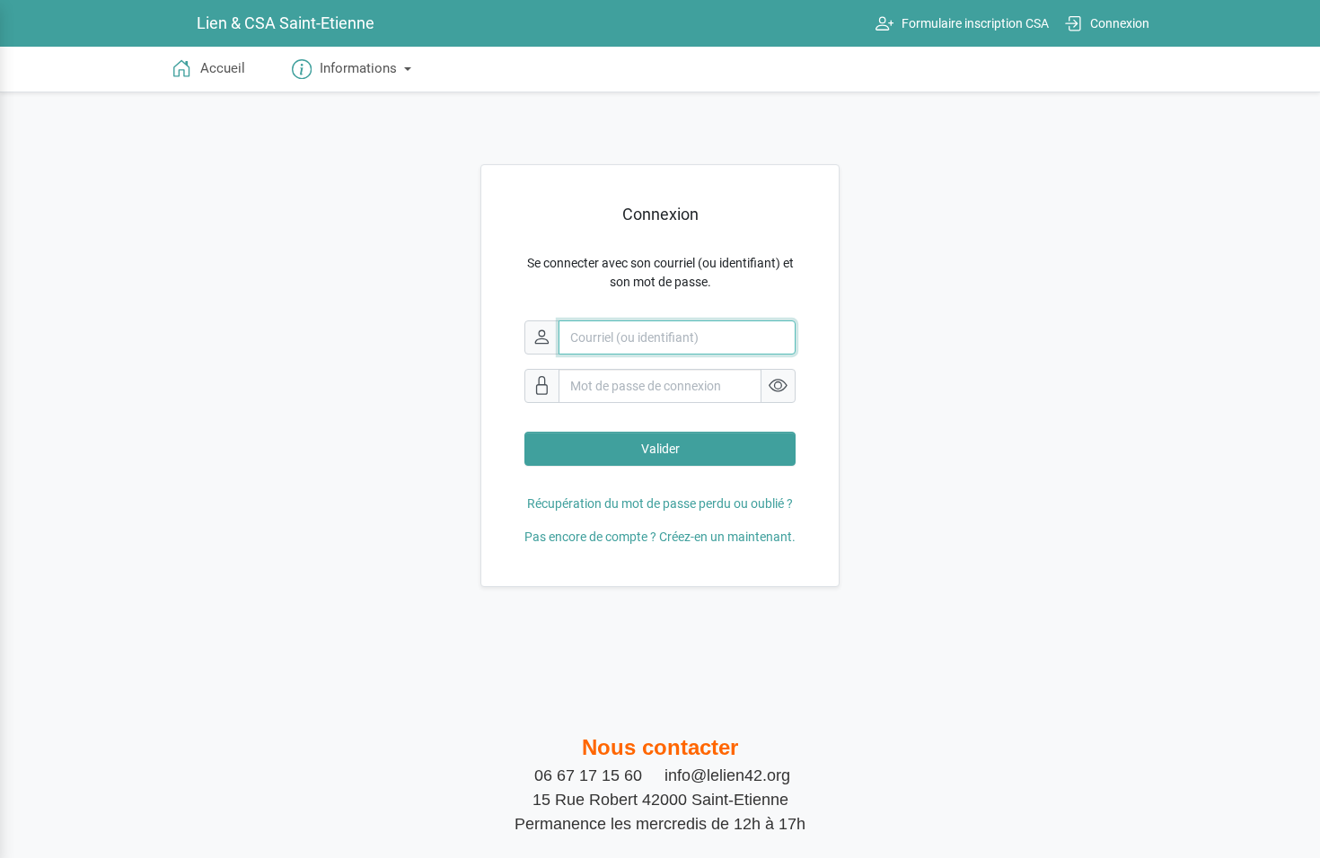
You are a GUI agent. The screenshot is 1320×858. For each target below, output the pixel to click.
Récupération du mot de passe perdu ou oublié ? (660, 503)
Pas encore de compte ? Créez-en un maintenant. (660, 537)
